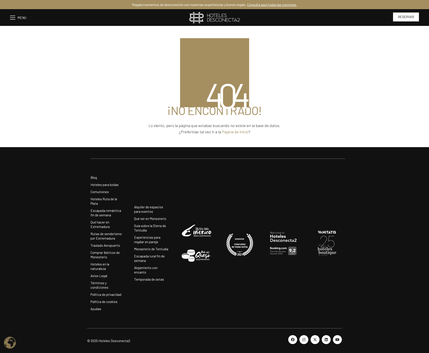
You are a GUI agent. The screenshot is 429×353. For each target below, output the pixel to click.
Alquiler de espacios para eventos (148, 209)
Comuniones (99, 192)
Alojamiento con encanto (146, 270)
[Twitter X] (315, 339)
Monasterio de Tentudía (151, 249)
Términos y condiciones (99, 285)
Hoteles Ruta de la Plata (103, 201)
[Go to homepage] (214, 17)
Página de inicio (235, 131)
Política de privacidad (105, 294)
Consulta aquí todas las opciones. (272, 4)
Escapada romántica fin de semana (105, 213)
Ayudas (95, 309)
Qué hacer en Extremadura (100, 224)
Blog (93, 177)
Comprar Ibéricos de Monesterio (105, 255)
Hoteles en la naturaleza (99, 266)
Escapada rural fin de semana (149, 258)
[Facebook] (292, 339)
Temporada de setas (149, 279)
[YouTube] (337, 339)
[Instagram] (303, 339)
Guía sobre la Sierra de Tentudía (150, 228)
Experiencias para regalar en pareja (147, 239)
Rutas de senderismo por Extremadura (106, 236)
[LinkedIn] (326, 339)
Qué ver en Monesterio (150, 219)
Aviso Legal (98, 276)
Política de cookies (104, 302)
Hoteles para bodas (104, 185)
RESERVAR (406, 17)
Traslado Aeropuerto (105, 245)
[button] (20, 18)
